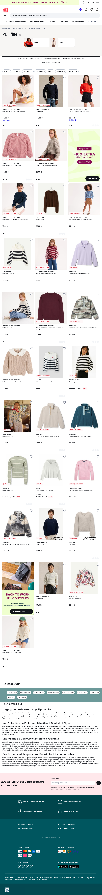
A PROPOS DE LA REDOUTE (25, 824)
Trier (5, 71)
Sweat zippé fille (53, 693)
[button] (97, 9)
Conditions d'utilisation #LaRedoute (37, 879)
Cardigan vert (82, 693)
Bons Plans (52, 22)
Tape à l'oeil (95, 693)
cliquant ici (75, 789)
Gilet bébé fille (25, 693)
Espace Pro (92, 22)
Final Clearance (78, 22)
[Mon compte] (86, 9)
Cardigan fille (12, 693)
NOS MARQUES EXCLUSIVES (25, 828)
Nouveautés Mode (37, 22)
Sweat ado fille (39, 693)
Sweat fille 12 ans (68, 693)
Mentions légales (9, 877)
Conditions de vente (35, 877)
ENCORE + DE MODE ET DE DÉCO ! (67, 828)
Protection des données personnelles (53, 877)
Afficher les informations (51, 838)
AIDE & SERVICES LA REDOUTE (66, 824)
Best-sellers (64, 22)
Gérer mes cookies (71, 877)
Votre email (56, 779)
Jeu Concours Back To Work (16, 22)
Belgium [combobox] (92, 877)
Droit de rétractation (20, 879)
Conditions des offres (22, 877)
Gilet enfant (22, 697)
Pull (44, 28)
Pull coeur (11, 697)
